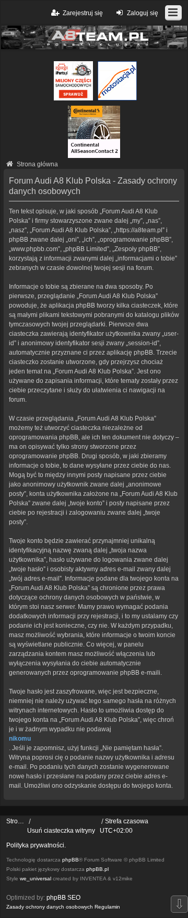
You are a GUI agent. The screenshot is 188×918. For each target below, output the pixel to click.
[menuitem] (49, 907)
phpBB (70, 860)
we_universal (35, 878)
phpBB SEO (63, 897)
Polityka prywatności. (36, 845)
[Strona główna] (94, 37)
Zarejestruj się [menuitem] (83, 13)
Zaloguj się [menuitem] (142, 13)
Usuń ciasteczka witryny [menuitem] (61, 830)
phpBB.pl (97, 869)
